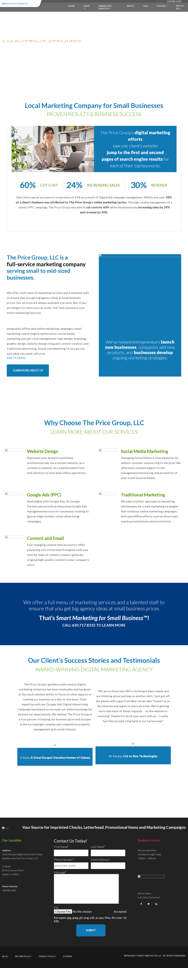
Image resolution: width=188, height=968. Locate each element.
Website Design (42, 451)
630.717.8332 (16, 358)
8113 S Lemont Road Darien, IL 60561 (12, 872)
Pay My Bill (180, 7)
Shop (87, 6)
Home (71, 6)
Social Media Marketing (144, 451)
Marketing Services (105, 7)
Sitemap (67, 956)
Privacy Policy (47, 956)
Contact (162, 6)
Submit (91, 930)
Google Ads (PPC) (44, 494)
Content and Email (45, 538)
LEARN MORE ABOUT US (28, 370)
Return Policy (23, 956)
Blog (5, 956)
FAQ (145, 6)
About (131, 6)
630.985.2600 (174, 1)
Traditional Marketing (143, 494)
